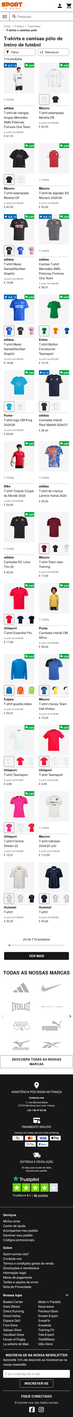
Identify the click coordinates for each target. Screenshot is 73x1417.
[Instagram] (41, 1410)
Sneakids (44, 1325)
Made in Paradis (49, 1301)
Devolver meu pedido (18, 1235)
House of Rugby (14, 1339)
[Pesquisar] (14, 16)
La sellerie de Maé (16, 1344)
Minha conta (11, 1221)
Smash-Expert (48, 1316)
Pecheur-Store (48, 1311)
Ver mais (36, 956)
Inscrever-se (36, 1383)
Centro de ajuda (14, 1226)
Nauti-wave (46, 1306)
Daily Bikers (11, 1306)
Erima (43, 339)
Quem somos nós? (16, 1254)
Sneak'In (44, 1320)
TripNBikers (46, 1339)
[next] (70, 1016)
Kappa (9, 699)
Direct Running (13, 1311)
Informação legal (14, 1272)
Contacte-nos (36, 1097)
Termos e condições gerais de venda (28, 1263)
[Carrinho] (69, 6)
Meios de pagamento (17, 1277)
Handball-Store (13, 1334)
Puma (8, 415)
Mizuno (44, 108)
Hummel (10, 907)
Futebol (19, 26)
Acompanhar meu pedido (20, 1230)
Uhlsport (10, 628)
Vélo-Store (45, 1344)
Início (7, 26)
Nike (7, 486)
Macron (44, 836)
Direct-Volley (12, 1316)
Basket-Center (13, 1301)
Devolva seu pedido (36, 1170)
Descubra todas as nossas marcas (36, 1061)
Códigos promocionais (18, 1240)
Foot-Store (10, 1325)
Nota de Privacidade (17, 1286)
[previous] (2, 1016)
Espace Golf (11, 1320)
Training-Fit (46, 1330)
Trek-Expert (46, 1334)
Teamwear (34, 26)
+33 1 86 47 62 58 (36, 1110)
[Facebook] (32, 1410)
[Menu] (4, 16)
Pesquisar (24, 16)
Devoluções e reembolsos (21, 1268)
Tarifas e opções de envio (20, 1282)
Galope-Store (12, 1330)
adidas (9, 108)
